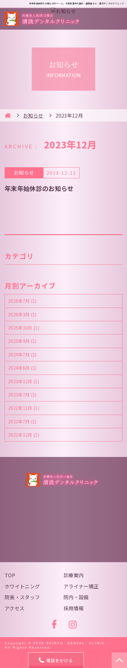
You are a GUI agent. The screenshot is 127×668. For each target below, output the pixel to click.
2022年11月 (23, 408)
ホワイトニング (22, 586)
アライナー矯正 (81, 586)
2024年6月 (22, 368)
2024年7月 (22, 354)
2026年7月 (22, 301)
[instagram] (73, 625)
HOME (8, 115)
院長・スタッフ (22, 597)
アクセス (14, 608)
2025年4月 (22, 341)
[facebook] (54, 625)
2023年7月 (22, 395)
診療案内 (73, 575)
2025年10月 (23, 328)
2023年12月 (23, 381)
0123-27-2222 (68, 525)
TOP (10, 575)
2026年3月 (22, 314)
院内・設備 (76, 597)
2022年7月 (22, 421)
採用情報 (73, 608)
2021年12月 (23, 435)
